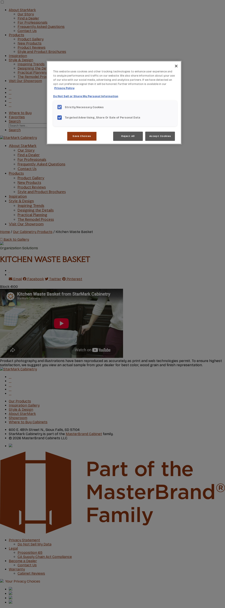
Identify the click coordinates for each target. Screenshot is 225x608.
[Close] (176, 66)
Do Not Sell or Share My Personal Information (85, 96)
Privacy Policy (64, 88)
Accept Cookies (160, 136)
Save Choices (82, 136)
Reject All (128, 136)
